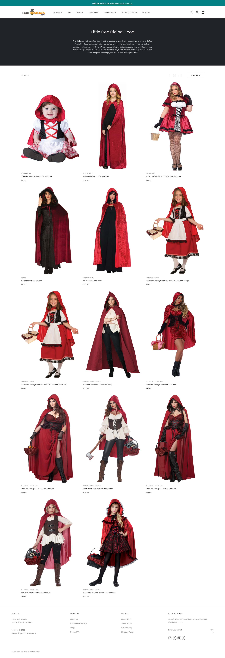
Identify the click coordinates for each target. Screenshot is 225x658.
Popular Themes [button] (129, 12)
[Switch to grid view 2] (169, 75)
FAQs (72, 628)
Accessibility (126, 619)
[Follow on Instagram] (174, 638)
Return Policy (126, 628)
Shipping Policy (127, 632)
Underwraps (88, 277)
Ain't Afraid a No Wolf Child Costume (35, 593)
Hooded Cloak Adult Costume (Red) (97, 385)
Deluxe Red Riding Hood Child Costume (99, 593)
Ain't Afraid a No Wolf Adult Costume (98, 489)
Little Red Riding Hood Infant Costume (36, 176)
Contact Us (75, 632)
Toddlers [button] (57, 12)
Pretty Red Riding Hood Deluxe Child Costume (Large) (167, 281)
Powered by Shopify (33, 651)
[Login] (197, 12)
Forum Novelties (152, 277)
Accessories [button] (110, 12)
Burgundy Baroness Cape (31, 281)
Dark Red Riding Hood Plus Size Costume (37, 489)
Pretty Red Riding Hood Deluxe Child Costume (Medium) (43, 385)
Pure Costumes (22, 651)
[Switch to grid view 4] (179, 75)
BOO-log (146, 12)
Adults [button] (80, 12)
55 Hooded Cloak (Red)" (92, 281)
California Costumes (92, 381)
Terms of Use (126, 624)
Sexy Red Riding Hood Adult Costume (161, 385)
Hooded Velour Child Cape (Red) (96, 176)
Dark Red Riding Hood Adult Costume (161, 489)
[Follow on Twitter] (179, 638)
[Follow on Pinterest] (183, 638)
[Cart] (203, 12)
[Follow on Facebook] (170, 638)
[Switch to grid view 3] (174, 75)
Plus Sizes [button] (94, 12)
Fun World (87, 173)
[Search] (191, 12)
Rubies (23, 277)
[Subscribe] (212, 630)
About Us (74, 619)
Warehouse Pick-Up (78, 624)
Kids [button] (70, 12)
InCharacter (26, 173)
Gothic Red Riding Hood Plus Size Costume (163, 176)
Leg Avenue (150, 173)
